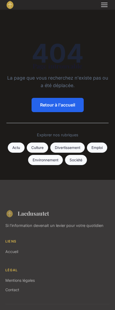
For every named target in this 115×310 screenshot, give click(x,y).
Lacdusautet (33, 213)
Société (76, 160)
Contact (12, 289)
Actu (16, 147)
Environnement (45, 160)
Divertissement (67, 147)
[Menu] (104, 5)
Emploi (97, 147)
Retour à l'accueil (57, 105)
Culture (37, 147)
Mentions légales (20, 280)
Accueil (11, 251)
